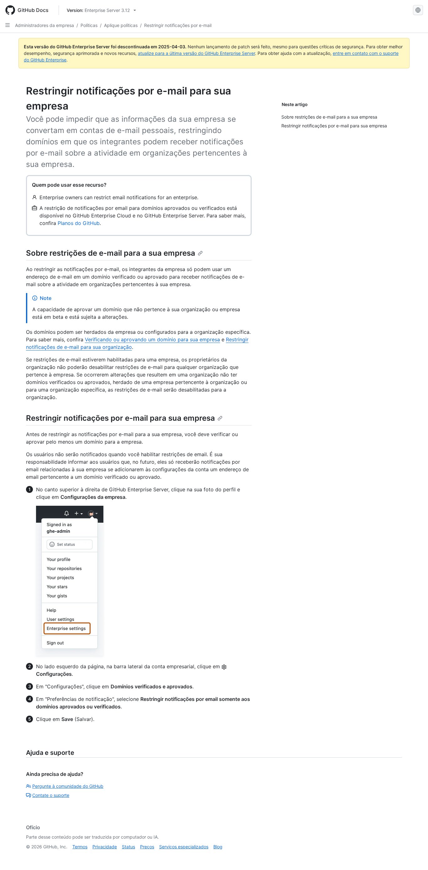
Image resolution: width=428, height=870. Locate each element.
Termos (79, 846)
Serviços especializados (183, 846)
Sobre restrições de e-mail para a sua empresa (110, 253)
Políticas (89, 25)
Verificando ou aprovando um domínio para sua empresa (152, 339)
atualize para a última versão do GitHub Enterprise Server (196, 53)
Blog (217, 846)
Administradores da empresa (44, 25)
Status (128, 846)
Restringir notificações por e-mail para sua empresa (120, 418)
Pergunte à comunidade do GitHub (67, 786)
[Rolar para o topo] (414, 856)
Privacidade (104, 846)
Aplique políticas (121, 25)
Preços (147, 846)
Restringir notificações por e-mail (177, 25)
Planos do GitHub (79, 223)
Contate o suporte (50, 795)
